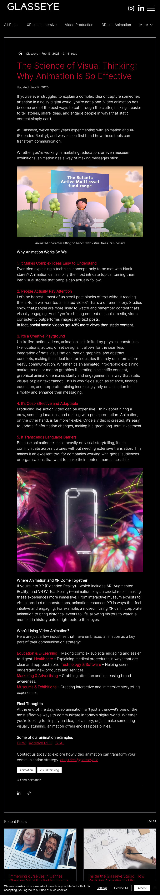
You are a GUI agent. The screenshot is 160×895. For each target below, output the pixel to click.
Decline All (121, 888)
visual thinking (49, 770)
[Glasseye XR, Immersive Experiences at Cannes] (40, 849)
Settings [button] (102, 888)
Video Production (79, 25)
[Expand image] (80, 520)
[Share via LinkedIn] (19, 793)
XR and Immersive (42, 25)
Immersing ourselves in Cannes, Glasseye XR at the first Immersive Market (38, 878)
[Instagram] (131, 8)
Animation (26, 770)
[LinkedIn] (141, 8)
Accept (142, 888)
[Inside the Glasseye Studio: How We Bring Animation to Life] (120, 849)
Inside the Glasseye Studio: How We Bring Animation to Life (116, 878)
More (143, 25)
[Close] (155, 888)
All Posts (11, 25)
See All (151, 821)
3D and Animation (116, 25)
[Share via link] (29, 793)
